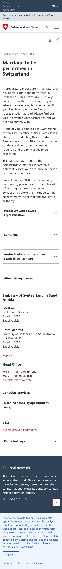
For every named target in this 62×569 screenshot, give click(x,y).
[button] (56, 502)
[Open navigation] (57, 26)
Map (6, 356)
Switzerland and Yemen (25, 27)
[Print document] (50, 40)
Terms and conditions (20, 547)
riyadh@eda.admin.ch (17, 380)
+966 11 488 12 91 (14, 371)
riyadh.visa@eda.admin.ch (20, 430)
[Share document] (57, 40)
